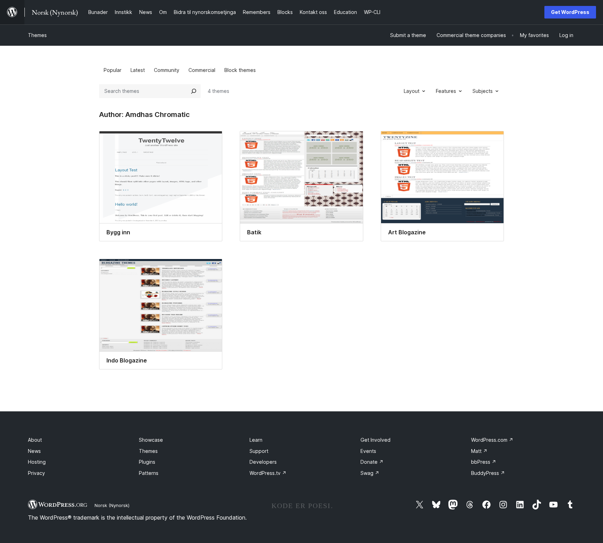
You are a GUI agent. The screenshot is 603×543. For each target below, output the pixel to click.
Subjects (482, 91)
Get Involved (375, 440)
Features (446, 91)
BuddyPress (488, 473)
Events (368, 451)
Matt (479, 451)
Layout (411, 91)
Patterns (148, 473)
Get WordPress (570, 12)
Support (259, 451)
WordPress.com (492, 440)
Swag (369, 473)
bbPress (483, 462)
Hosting (37, 462)
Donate (372, 462)
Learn (256, 440)
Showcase (151, 440)
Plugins (147, 462)
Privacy (36, 473)
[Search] (194, 91)
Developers (263, 462)
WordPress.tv (268, 473)
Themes (37, 35)
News (34, 451)
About (35, 440)
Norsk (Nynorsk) (112, 505)
